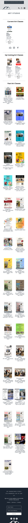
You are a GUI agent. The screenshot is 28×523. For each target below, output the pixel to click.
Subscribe (14, 513)
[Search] (19, 8)
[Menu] (24, 8)
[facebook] (18, 48)
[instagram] (14, 48)
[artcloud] (10, 48)
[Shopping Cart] (21, 8)
